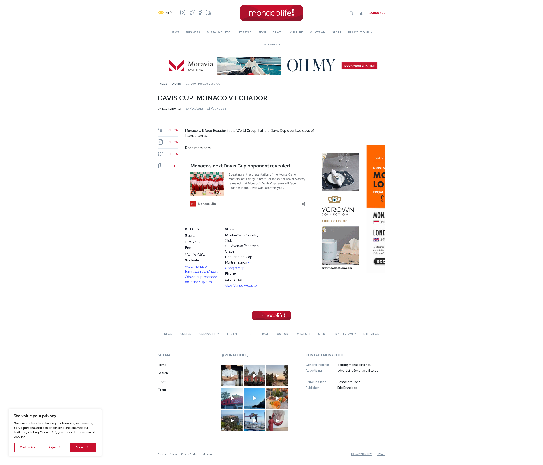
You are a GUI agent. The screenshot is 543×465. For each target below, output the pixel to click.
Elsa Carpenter (171, 108)
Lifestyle (244, 32)
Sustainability (218, 32)
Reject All (55, 447)
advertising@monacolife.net (357, 370)
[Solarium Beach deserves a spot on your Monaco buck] (254, 398)
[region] (55, 433)
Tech (262, 32)
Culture (296, 32)
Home (162, 365)
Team (162, 389)
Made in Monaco (202, 454)
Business (193, 32)
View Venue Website (241, 286)
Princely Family (360, 32)
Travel (278, 32)
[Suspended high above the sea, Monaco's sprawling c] (232, 420)
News (175, 32)
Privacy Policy (361, 454)
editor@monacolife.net (354, 365)
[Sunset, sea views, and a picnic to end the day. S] (277, 375)
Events (176, 84)
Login (162, 381)
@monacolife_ (235, 355)
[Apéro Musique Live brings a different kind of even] (232, 398)
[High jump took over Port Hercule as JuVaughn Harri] (254, 420)
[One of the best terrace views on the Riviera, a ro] (277, 398)
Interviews (271, 44)
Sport (336, 32)
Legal (381, 454)
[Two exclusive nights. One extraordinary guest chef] (232, 375)
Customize (27, 447)
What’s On (317, 32)
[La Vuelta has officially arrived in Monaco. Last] (254, 375)
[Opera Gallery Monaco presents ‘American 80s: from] (277, 420)
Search (163, 373)
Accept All (83, 447)
